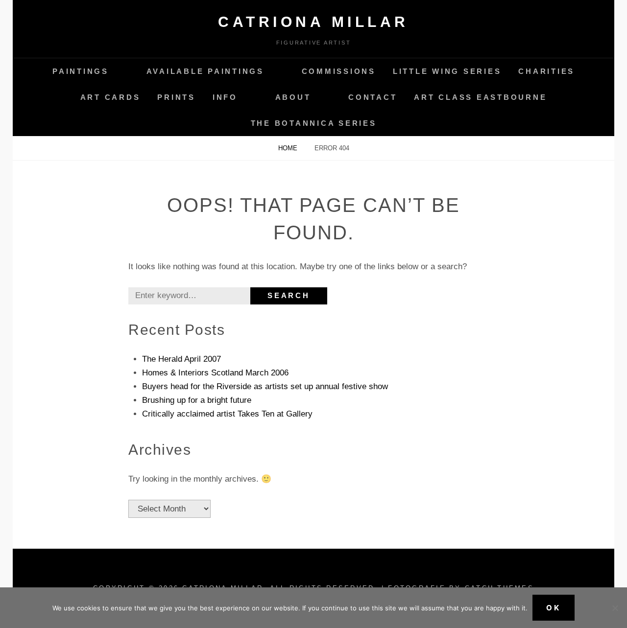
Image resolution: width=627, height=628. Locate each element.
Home (288, 148)
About (293, 97)
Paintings (80, 71)
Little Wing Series (447, 71)
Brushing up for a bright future (196, 400)
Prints (176, 97)
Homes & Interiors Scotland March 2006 (215, 372)
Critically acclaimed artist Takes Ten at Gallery (227, 414)
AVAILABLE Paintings (205, 71)
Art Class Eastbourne (480, 97)
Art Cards (110, 97)
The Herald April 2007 (181, 359)
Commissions (339, 71)
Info (225, 97)
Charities (546, 71)
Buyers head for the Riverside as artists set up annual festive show (265, 386)
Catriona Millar (313, 22)
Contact (372, 97)
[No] (615, 608)
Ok (553, 607)
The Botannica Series (314, 123)
